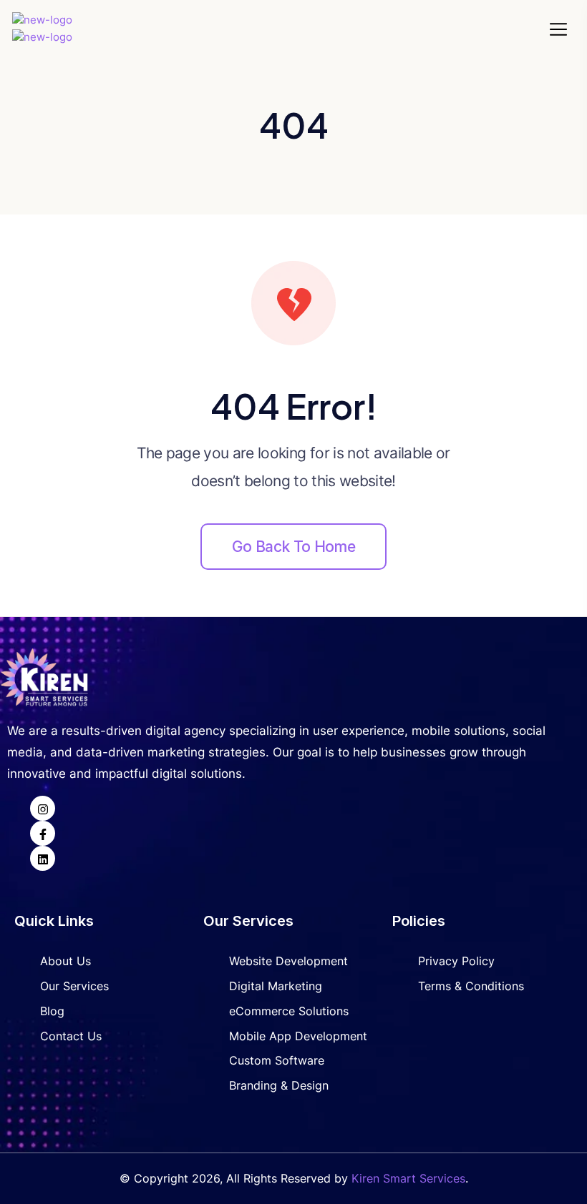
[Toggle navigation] (560, 29)
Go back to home (293, 547)
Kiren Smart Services (408, 1178)
